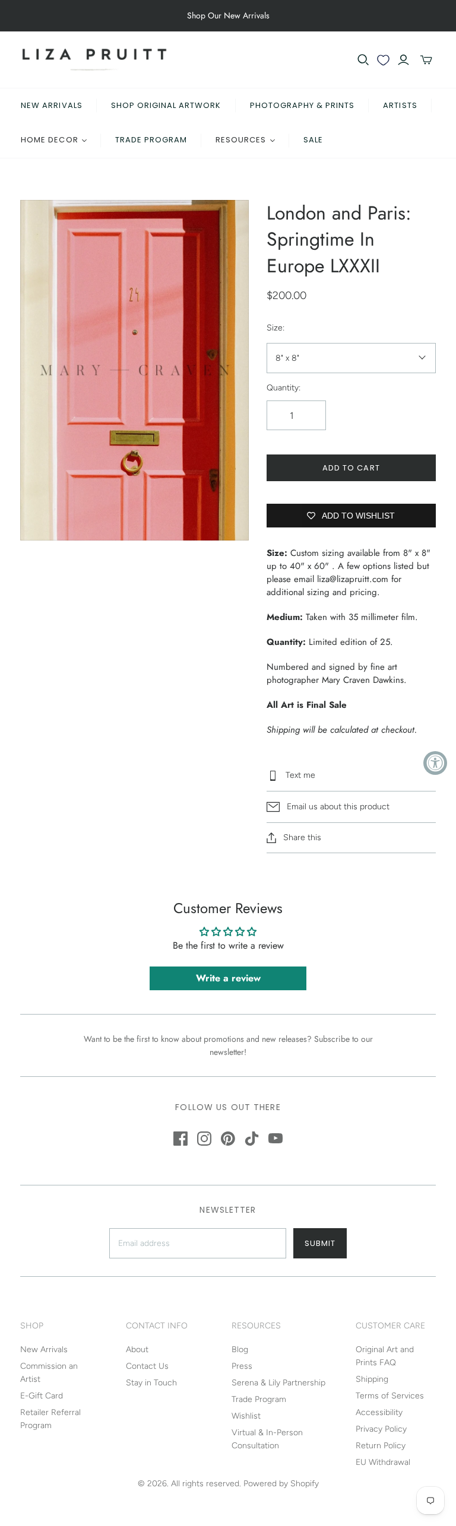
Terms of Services (390, 1396)
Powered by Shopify (281, 1484)
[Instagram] (204, 1138)
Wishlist (246, 1416)
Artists (400, 105)
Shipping (372, 1379)
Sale (313, 139)
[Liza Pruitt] (94, 60)
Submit (320, 1243)
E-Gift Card (41, 1396)
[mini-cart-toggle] (426, 59)
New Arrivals (51, 105)
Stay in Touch (151, 1383)
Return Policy (381, 1446)
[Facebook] (180, 1138)
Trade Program (151, 139)
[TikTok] (252, 1138)
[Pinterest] (228, 1138)
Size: (275, 328)
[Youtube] (275, 1138)
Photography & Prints (302, 105)
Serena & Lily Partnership (278, 1383)
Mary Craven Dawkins (363, 679)
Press (242, 1366)
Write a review (228, 978)
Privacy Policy (381, 1429)
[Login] (403, 59)
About (137, 1349)
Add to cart (350, 467)
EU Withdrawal (383, 1462)
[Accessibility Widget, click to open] (435, 763)
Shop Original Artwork (166, 105)
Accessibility (379, 1412)
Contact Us (147, 1366)
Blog (240, 1349)
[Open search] (363, 60)
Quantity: (283, 388)
